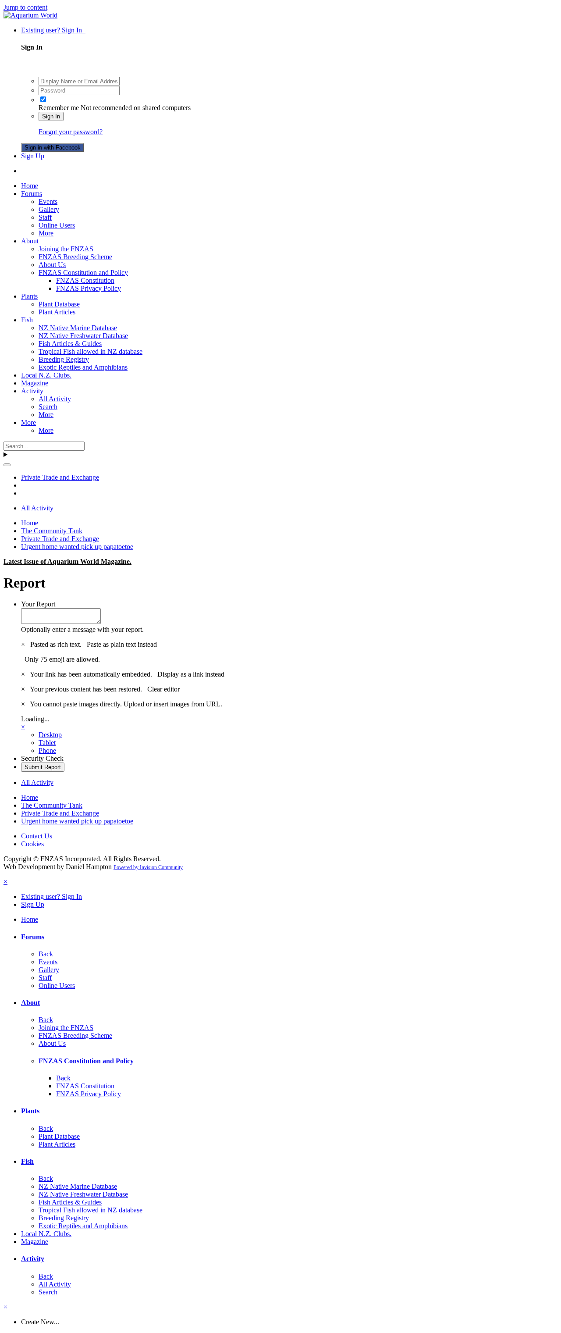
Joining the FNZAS (66, 249)
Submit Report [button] (43, 767)
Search (48, 406)
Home (29, 185)
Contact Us (36, 836)
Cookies (32, 844)
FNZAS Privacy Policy (88, 288)
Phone (47, 750)
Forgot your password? (71, 131)
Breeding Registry (64, 359)
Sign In (51, 116)
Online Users (57, 225)
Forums (31, 193)
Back (46, 954)
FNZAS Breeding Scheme (75, 256)
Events (48, 201)
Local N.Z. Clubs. (46, 375)
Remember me (59, 107)
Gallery (49, 209)
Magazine (34, 383)
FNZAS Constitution (85, 280)
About (30, 241)
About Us (52, 264)
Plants (29, 296)
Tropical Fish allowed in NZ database (90, 351)
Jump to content (25, 7)
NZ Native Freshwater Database (83, 335)
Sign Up (32, 156)
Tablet (47, 742)
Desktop (50, 734)
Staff (45, 217)
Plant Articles (57, 312)
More (46, 233)
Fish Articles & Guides (70, 343)
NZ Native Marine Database (78, 327)
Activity (32, 391)
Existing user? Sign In (53, 30)
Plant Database (59, 304)
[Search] (7, 464)
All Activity (55, 399)
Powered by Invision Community (148, 867)
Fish (27, 320)
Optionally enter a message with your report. (82, 629)
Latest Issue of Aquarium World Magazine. (67, 561)
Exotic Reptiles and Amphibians (83, 367)
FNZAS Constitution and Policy (83, 272)
